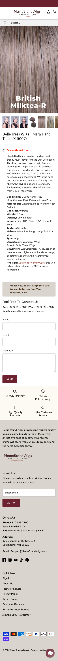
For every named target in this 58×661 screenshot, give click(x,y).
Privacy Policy (10, 594)
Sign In (6, 578)
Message (7, 350)
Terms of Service (11, 589)
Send (9, 378)
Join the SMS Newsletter (16, 615)
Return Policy (9, 599)
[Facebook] (4, 560)
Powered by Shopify (40, 650)
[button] (50, 653)
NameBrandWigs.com (20, 650)
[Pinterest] (27, 560)
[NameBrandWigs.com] (27, 13)
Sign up (11, 502)
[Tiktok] (21, 560)
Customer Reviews (13, 604)
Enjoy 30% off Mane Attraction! (29, 3)
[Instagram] (10, 560)
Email (5, 335)
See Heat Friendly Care (31, 262)
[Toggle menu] (3, 13)
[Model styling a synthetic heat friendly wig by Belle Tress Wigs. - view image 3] (24, 122)
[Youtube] (15, 560)
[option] (29, 69)
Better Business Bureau (15, 609)
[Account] (47, 12)
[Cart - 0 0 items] (54, 12)
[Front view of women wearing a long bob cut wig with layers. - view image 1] (6, 122)
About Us (7, 583)
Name (5, 319)
